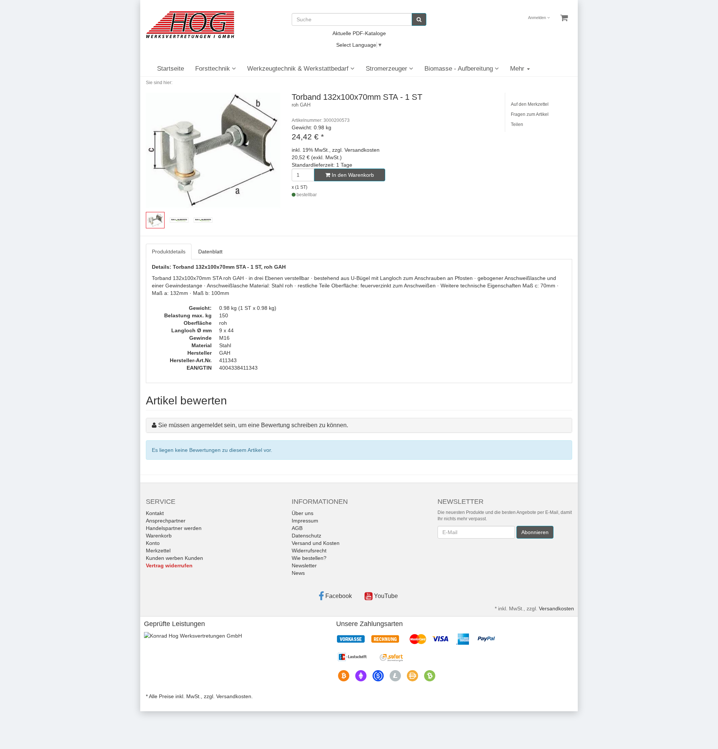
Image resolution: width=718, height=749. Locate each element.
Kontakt (155, 513)
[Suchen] (419, 19)
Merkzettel (158, 551)
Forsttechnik (213, 68)
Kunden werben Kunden (174, 558)
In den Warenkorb (352, 175)
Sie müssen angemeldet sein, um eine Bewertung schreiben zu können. (253, 425)
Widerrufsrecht (309, 551)
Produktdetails (168, 252)
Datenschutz (306, 536)
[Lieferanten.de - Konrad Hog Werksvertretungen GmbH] (193, 635)
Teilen (517, 124)
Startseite (170, 68)
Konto (153, 543)
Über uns (302, 513)
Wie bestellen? (309, 558)
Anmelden (537, 17)
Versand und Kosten (316, 543)
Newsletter (304, 565)
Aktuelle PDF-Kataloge (359, 33)
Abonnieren (535, 532)
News (298, 573)
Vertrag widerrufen (169, 565)
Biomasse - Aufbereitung (459, 68)
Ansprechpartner (165, 521)
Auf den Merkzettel (530, 104)
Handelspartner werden (174, 528)
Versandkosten (556, 608)
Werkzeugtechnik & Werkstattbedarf (298, 68)
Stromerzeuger (387, 68)
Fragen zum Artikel (530, 114)
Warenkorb (159, 536)
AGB (297, 528)
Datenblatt (210, 252)
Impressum (305, 521)
